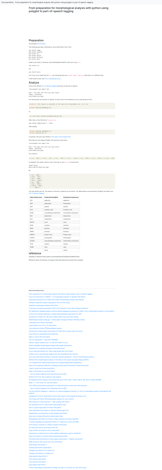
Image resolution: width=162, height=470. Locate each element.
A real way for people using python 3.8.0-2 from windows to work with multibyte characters (58, 308)
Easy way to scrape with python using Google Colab (46, 416)
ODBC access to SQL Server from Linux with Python (45, 442)
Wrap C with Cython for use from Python (42, 371)
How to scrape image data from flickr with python (45, 407)
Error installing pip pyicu (52, 78)
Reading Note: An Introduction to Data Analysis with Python (48, 413)
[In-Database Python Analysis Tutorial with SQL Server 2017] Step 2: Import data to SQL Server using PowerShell (65, 380)
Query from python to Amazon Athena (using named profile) (48, 436)
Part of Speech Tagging (49, 86)
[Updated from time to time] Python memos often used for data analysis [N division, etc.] (57, 396)
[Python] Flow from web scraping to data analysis (45, 377)
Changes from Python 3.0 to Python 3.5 (41, 450)
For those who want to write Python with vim (43, 427)
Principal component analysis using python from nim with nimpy (49, 302)
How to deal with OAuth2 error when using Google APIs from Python (51, 351)
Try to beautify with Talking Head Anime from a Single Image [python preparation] (55, 362)
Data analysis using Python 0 (38, 456)
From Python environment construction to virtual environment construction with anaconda (58, 385)
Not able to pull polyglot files (61, 137)
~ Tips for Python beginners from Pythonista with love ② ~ (48, 388)
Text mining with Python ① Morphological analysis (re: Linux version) (51, 399)
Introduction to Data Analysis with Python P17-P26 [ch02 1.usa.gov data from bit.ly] (56, 331)
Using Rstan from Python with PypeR (40, 322)
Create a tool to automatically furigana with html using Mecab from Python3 (53, 354)
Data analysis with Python (37, 465)
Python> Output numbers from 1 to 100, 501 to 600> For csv (48, 342)
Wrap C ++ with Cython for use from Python (43, 382)
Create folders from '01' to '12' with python (42, 325)
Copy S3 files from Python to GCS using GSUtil (44, 430)
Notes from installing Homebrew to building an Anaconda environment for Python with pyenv (59, 365)
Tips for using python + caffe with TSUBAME (43, 340)
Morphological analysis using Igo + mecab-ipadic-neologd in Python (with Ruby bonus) (57, 320)
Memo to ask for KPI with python (39, 337)
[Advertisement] (131, 106)
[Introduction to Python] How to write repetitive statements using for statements (55, 433)
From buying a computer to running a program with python (48, 425)
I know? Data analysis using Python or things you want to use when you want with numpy (57, 467)
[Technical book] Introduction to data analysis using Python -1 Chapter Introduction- (56, 439)
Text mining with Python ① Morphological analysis (45, 328)
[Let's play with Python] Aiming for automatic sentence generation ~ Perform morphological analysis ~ (62, 357)
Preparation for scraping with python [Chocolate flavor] (47, 348)
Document (41, 43)
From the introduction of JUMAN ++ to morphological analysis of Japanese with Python (57, 297)
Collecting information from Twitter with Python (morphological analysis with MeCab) (56, 300)
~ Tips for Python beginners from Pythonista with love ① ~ (48, 374)
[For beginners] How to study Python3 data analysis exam (47, 404)
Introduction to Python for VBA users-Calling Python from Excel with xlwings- (54, 317)
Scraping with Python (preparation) (40, 447)
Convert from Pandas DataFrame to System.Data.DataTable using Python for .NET (55, 314)
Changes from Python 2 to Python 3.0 (41, 453)
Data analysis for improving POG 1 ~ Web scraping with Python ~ (50, 402)
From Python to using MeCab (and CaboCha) (43, 334)
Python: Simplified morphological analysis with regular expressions (50, 345)
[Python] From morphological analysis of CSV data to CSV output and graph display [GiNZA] (59, 360)
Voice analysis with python (37, 459)
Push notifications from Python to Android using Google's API (48, 410)
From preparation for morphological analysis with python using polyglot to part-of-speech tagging (54, 2)
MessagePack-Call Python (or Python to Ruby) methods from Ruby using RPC (54, 419)
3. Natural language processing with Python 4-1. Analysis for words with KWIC (54, 422)
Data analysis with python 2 (38, 445)
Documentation (8, 2)
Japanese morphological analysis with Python (43, 305)
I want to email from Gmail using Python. (42, 368)
